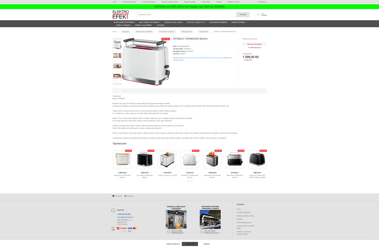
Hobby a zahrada (123, 25)
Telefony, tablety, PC (195, 22)
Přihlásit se (263, 2)
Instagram (130, 196)
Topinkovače (203, 32)
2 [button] (191, 181)
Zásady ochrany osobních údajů (246, 227)
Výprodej (161, 25)
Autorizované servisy (244, 222)
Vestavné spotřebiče (218, 22)
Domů (115, 32)
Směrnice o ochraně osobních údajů (244, 233)
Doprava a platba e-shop (170, 2)
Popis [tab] (124, 91)
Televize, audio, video (173, 22)
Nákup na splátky (190, 2)
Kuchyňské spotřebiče (167, 32)
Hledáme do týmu (233, 2)
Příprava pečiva (187, 32)
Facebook (118, 196)
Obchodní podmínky (129, 2)
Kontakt (218, 2)
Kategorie (125, 32)
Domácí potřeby (238, 22)
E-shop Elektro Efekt (148, 2)
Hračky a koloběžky (143, 25)
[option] (146, 62)
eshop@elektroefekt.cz (125, 217)
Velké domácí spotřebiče (124, 22)
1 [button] (188, 181)
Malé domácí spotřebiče (149, 22)
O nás (114, 2)
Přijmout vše (190, 244)
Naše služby (206, 2)
